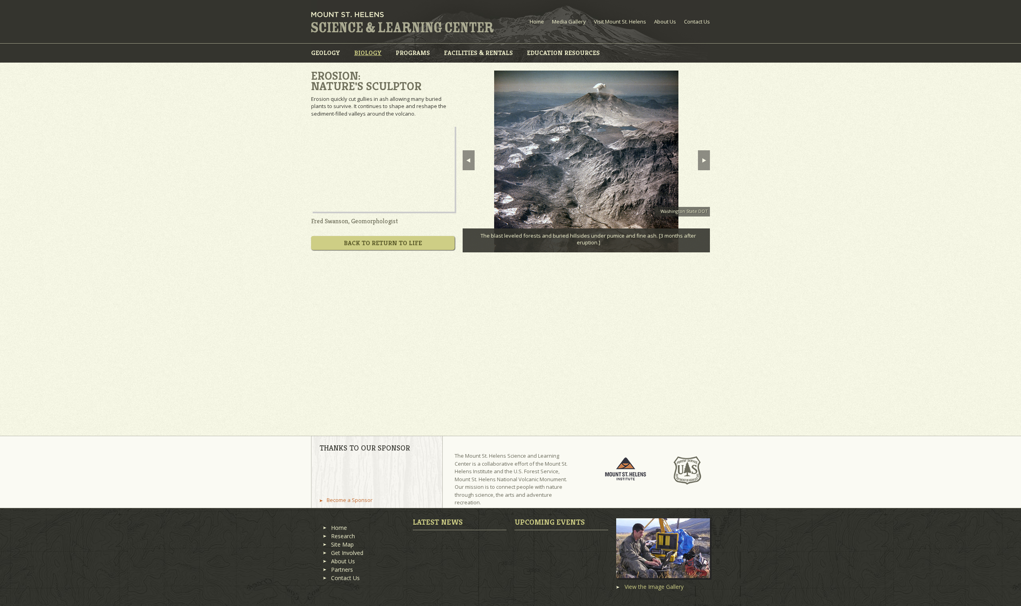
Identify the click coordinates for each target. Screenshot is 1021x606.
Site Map (342, 544)
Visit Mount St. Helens (620, 21)
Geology (325, 53)
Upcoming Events (549, 522)
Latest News (438, 522)
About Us (665, 21)
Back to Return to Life (383, 243)
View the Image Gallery (654, 587)
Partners (342, 569)
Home (537, 21)
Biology (368, 53)
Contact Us (697, 21)
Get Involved (347, 553)
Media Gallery (569, 21)
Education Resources (563, 53)
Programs (413, 53)
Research (343, 536)
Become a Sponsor (350, 500)
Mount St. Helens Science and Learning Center (402, 22)
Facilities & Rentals (478, 53)
